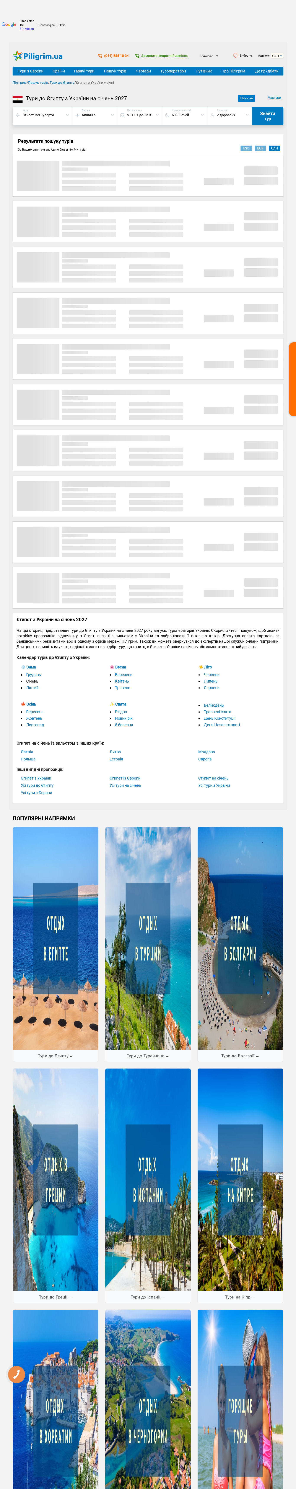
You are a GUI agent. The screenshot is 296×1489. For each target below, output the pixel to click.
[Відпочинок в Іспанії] (148, 1179)
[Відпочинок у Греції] (56, 1179)
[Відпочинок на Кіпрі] (240, 1179)
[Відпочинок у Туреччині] (148, 938)
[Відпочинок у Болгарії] (240, 938)
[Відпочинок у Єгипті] (56, 938)
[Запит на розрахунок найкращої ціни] (292, 379)
